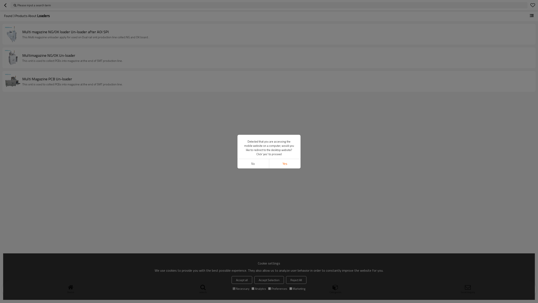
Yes (284, 163)
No (253, 163)
